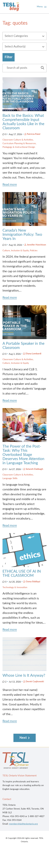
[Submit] (41, 68)
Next (23, 737)
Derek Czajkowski (35, 681)
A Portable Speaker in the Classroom (23, 346)
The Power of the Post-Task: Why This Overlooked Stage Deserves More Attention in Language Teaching (23, 455)
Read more (10, 184)
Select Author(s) (15, 46)
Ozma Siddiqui (33, 582)
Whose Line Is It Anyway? (24, 675)
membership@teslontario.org (23, 824)
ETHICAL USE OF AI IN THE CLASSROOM (22, 573)
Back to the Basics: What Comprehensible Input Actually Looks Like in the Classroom (23, 122)
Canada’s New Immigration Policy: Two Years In (22, 235)
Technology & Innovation (15, 587)
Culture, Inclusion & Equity (16, 250)
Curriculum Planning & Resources (19, 143)
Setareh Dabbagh (34, 469)
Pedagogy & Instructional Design (19, 147)
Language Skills (10, 478)
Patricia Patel (33, 134)
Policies (33, 250)
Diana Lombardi (33, 354)
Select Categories (16, 36)
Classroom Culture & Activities (18, 140)
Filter (8, 57)
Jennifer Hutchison (36, 245)
